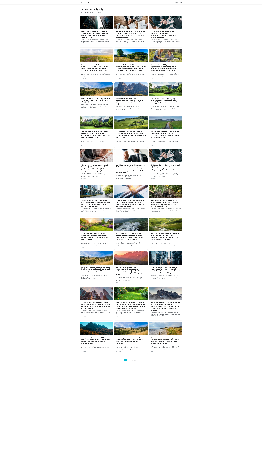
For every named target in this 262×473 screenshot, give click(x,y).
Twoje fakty (84, 2)
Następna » (134, 360)
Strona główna (178, 2)
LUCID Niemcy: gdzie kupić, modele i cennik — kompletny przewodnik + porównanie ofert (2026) (95, 100)
